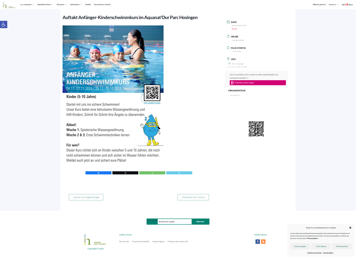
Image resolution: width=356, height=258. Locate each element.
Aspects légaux (328, 253)
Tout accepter (300, 246)
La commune (26, 4)
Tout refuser (321, 246)
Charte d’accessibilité (140, 241)
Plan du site (124, 241)
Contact (332, 4)
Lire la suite (236, 51)
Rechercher (152, 220)
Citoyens (60, 4)
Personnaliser (342, 246)
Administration (44, 4)
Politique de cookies (314, 253)
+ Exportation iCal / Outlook (193, 197)
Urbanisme (75, 4)
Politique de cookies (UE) (178, 241)
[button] (3, 24)
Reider (88, 4)
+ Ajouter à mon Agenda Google (86, 197)
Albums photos (319, 4)
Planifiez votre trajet (244, 82)
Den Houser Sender (102, 4)
